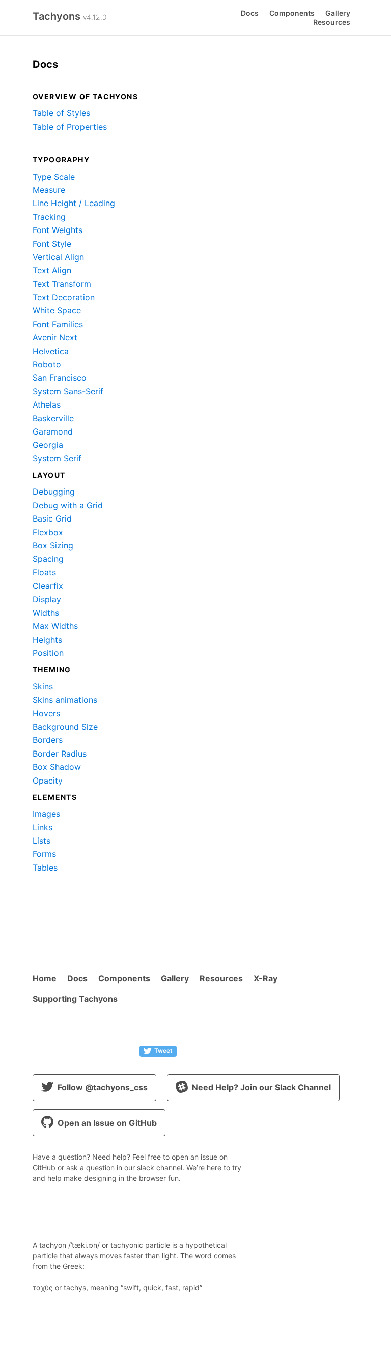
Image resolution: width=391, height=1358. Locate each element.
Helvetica (51, 351)
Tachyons (69, 16)
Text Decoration (64, 297)
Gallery (337, 13)
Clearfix (48, 586)
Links (42, 827)
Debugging (54, 491)
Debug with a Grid (68, 505)
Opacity (48, 780)
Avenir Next (55, 337)
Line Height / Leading (74, 203)
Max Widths (55, 626)
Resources (331, 22)
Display (47, 599)
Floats (44, 572)
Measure (49, 190)
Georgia (48, 445)
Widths (46, 613)
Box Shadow (57, 767)
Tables (45, 867)
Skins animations (65, 700)
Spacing (48, 559)
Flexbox (48, 532)
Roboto (47, 364)
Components (292, 13)
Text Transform (62, 284)
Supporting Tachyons (75, 999)
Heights (47, 639)
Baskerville (53, 418)
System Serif (57, 458)
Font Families (58, 324)
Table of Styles (61, 113)
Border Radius (60, 753)
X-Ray (265, 978)
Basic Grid (52, 518)
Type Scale (54, 176)
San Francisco (60, 377)
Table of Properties (70, 127)
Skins (43, 686)
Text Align (52, 270)
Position (48, 653)
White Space (57, 310)
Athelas (47, 404)
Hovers (46, 713)
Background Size (65, 726)
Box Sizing (53, 545)
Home (45, 978)
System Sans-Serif (68, 391)
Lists (41, 840)
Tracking (49, 217)
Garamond (53, 431)
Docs (250, 13)
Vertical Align (58, 257)
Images (46, 813)
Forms (44, 854)
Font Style (52, 244)
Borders (48, 740)
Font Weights (57, 230)
